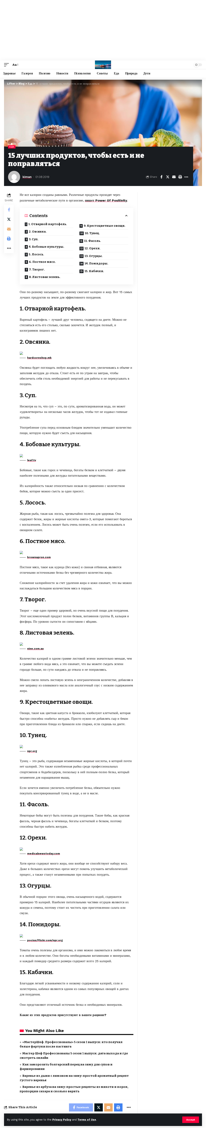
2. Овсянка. (37, 231)
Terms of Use (86, 1119)
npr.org (32, 751)
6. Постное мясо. (42, 262)
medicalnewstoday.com (43, 853)
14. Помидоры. (96, 263)
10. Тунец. (92, 233)
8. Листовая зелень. (44, 277)
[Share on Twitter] (167, 177)
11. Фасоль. (92, 241)
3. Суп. (33, 239)
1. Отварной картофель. (47, 224)
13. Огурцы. (93, 256)
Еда (11, 147)
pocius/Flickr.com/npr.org (45, 940)
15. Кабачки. (94, 271)
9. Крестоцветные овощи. (104, 226)
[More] (186, 177)
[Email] (174, 177)
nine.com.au (35, 648)
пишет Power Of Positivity (106, 200)
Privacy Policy (61, 1119)
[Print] (180, 177)
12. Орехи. (92, 248)
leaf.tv (31, 460)
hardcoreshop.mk (39, 357)
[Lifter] (103, 65)
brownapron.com (39, 557)
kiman (27, 177)
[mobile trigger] (7, 64)
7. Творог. (37, 269)
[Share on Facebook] (161, 177)
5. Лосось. (36, 254)
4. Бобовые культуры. (46, 247)
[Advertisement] (103, 30)
